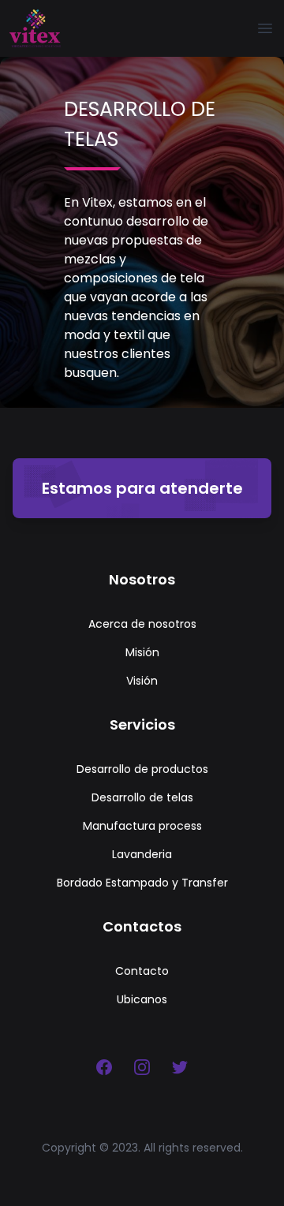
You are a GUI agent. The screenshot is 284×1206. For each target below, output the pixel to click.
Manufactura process (142, 826)
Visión (142, 681)
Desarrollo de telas (142, 797)
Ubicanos (142, 999)
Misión (142, 652)
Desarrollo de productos (142, 769)
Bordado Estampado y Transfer (142, 882)
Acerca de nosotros (142, 624)
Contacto (142, 971)
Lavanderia (142, 854)
